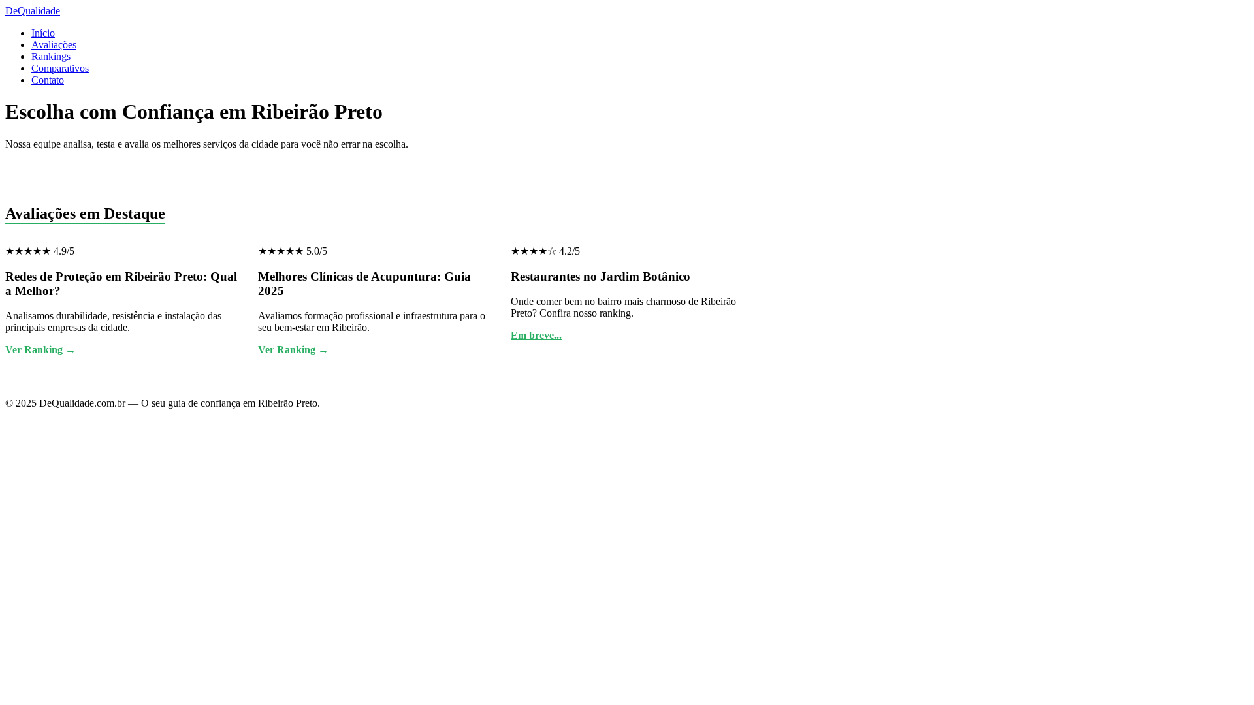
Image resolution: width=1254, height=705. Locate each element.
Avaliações (53, 44)
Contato (47, 80)
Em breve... (536, 335)
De (32, 10)
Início (43, 33)
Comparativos (60, 68)
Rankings (51, 56)
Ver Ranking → (40, 349)
